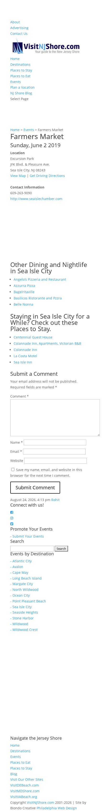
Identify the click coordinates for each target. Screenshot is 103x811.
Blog (13, 774)
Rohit (55, 499)
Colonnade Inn (25, 349)
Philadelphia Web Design (57, 808)
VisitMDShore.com (25, 791)
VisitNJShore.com (40, 802)
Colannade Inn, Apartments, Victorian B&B (47, 343)
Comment (19, 396)
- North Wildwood (24, 589)
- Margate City (21, 583)
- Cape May (19, 572)
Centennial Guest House (33, 337)
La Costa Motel (25, 356)
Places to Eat (20, 76)
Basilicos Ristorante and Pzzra (38, 298)
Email (16, 451)
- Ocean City (20, 595)
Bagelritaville (24, 292)
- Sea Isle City (21, 607)
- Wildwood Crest (24, 629)
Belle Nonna (23, 304)
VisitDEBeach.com (24, 785)
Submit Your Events (28, 536)
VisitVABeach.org (23, 796)
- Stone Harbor (22, 618)
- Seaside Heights (24, 612)
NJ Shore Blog (21, 93)
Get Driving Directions (47, 175)
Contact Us (19, 33)
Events (15, 81)
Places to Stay (21, 70)
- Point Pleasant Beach (28, 601)
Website (16, 460)
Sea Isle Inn (23, 362)
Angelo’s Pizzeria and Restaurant (40, 279)
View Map (18, 175)
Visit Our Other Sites (26, 779)
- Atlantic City (21, 561)
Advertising (19, 27)
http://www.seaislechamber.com (36, 198)
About (15, 22)
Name (16, 442)
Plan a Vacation (22, 87)
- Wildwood (19, 624)
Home (15, 58)
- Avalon (16, 566)
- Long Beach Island (26, 578)
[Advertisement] (46, 231)
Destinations (20, 64)
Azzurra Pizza (24, 285)
